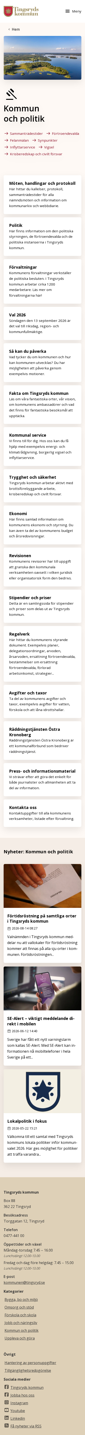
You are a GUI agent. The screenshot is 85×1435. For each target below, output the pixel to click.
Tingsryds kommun (27, 1387)
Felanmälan (19, 140)
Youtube (17, 1410)
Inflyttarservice (22, 147)
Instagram (19, 1402)
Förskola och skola (20, 1314)
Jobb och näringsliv (21, 1322)
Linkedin (17, 1418)
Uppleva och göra (20, 1338)
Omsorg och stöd (19, 1307)
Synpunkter (48, 140)
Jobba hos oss (22, 1395)
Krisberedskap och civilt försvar (36, 154)
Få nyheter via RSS (25, 1426)
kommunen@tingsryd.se (24, 1282)
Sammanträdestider (26, 133)
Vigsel (49, 147)
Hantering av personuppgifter (30, 1362)
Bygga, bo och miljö (21, 1299)
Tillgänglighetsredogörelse (28, 1370)
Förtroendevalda (65, 133)
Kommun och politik (22, 1330)
